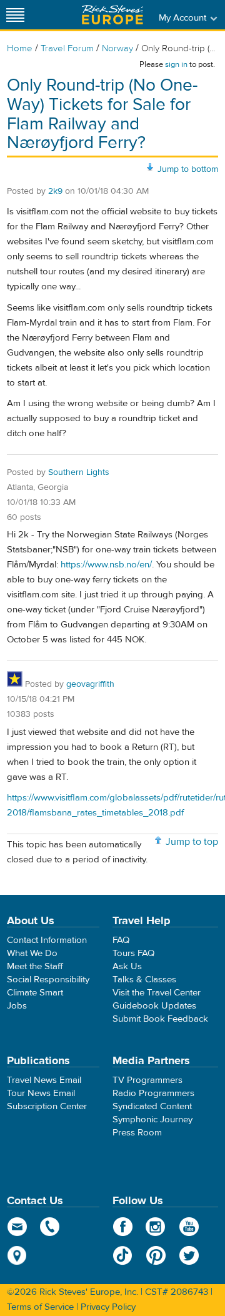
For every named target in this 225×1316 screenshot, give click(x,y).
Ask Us (127, 966)
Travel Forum (67, 48)
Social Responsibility (48, 979)
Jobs (17, 1006)
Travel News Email (44, 1080)
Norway (117, 48)
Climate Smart (35, 993)
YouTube (189, 1227)
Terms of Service (40, 1307)
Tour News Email (41, 1093)
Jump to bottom (188, 169)
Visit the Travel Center (156, 993)
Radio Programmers (153, 1093)
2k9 (55, 191)
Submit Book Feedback (160, 1019)
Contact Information (47, 940)
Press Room (137, 1133)
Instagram (156, 1227)
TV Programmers (147, 1080)
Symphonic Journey (152, 1119)
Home (19, 48)
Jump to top (192, 841)
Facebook (122, 1227)
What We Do (32, 953)
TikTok (122, 1255)
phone (50, 1227)
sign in (176, 64)
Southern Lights (78, 472)
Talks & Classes (144, 979)
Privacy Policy (108, 1307)
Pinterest (156, 1255)
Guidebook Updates (154, 1006)
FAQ (120, 940)
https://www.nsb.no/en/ (106, 565)
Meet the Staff (35, 966)
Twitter (189, 1255)
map (17, 1255)
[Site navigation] (15, 14)
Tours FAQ (133, 953)
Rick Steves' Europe (112, 14)
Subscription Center (47, 1106)
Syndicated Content (152, 1106)
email (17, 1227)
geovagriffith (90, 684)
